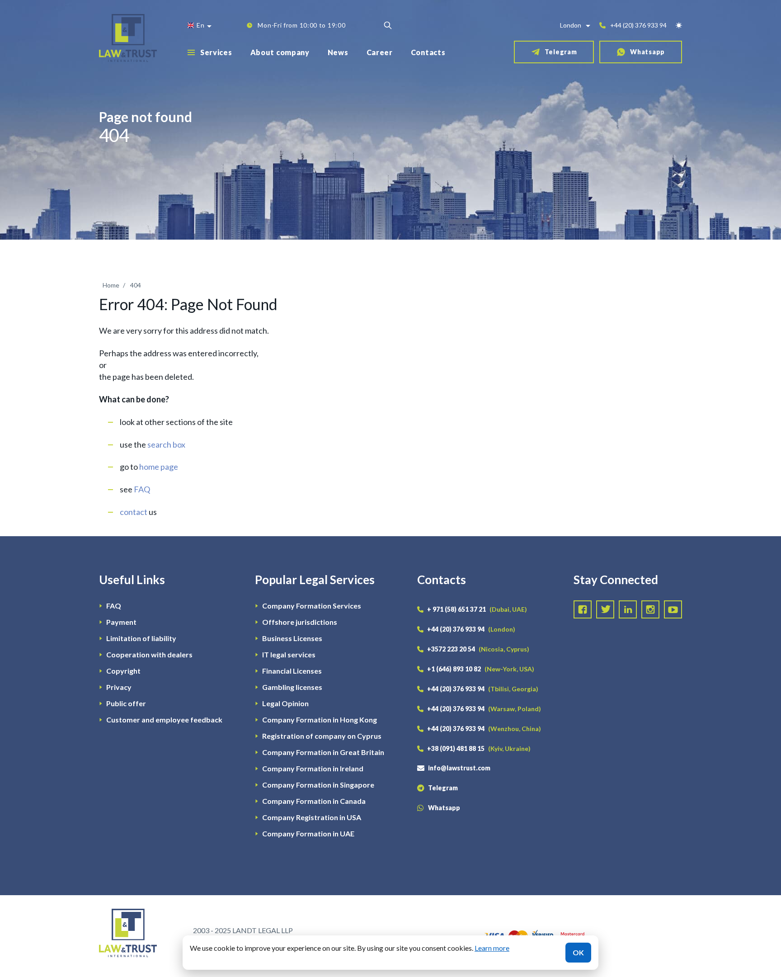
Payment (121, 622)
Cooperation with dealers (149, 654)
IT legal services (288, 654)
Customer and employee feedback (164, 719)
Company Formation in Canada (314, 801)
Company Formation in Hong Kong (319, 719)
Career (380, 52)
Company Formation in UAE (308, 833)
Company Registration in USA (311, 817)
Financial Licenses (292, 670)
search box (166, 444)
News (338, 52)
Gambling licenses (292, 687)
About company (280, 52)
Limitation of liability (141, 638)
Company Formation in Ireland (312, 768)
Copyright (123, 670)
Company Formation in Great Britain (323, 752)
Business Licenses (292, 638)
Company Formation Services (311, 605)
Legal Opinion (285, 703)
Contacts (428, 52)
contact (133, 512)
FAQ (142, 489)
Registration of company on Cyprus (321, 736)
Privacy (119, 687)
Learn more (492, 948)
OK (578, 952)
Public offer (126, 703)
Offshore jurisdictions (299, 622)
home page (158, 467)
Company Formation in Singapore (318, 784)
